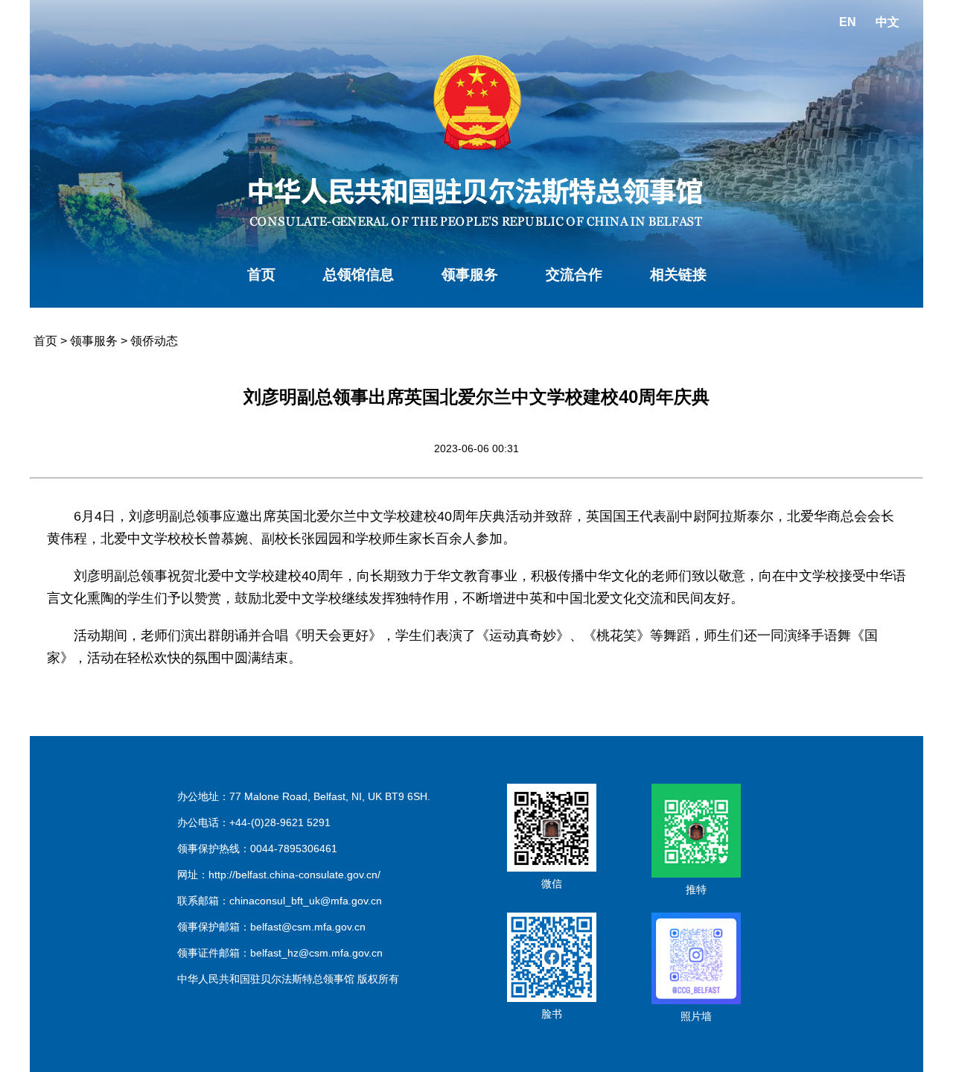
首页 (261, 274)
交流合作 (574, 274)
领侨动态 (154, 340)
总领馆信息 (358, 274)
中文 (887, 22)
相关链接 (678, 274)
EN (847, 22)
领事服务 (470, 274)
